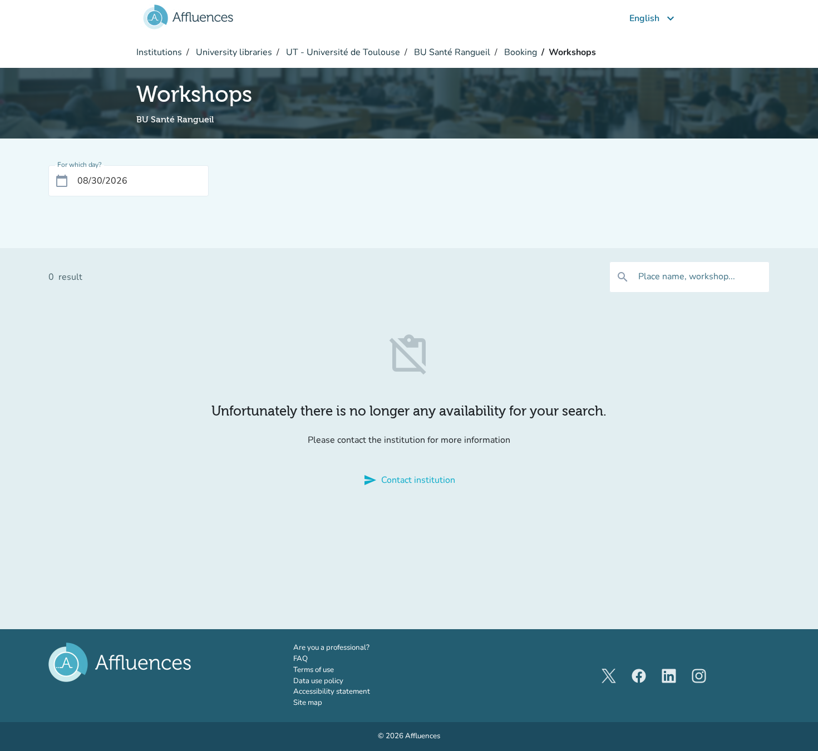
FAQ (300, 659)
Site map (307, 703)
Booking (519, 52)
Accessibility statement (331, 691)
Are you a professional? (347, 648)
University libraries (233, 52)
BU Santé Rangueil (451, 52)
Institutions (159, 52)
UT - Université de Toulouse (342, 52)
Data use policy (318, 681)
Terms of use (313, 670)
